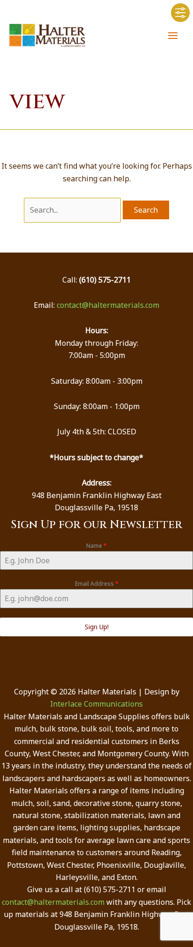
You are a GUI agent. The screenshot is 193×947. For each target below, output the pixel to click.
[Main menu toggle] (173, 35)
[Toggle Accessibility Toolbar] (180, 12)
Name (96, 546)
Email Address (97, 584)
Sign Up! (97, 626)
